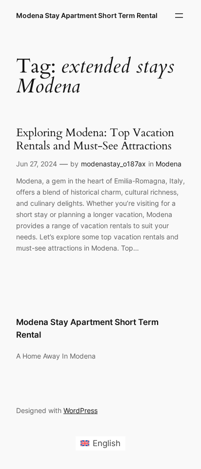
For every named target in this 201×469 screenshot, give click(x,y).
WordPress (80, 410)
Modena (168, 164)
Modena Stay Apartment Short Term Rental (87, 15)
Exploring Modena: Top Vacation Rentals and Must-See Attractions (95, 139)
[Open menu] (179, 15)
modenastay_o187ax (113, 164)
